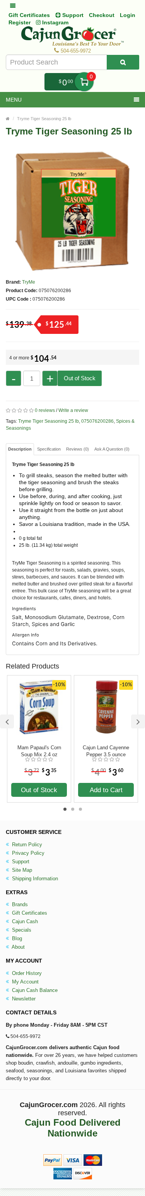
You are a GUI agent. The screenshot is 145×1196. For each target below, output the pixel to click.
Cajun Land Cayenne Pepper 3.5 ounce (106, 751)
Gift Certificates (29, 15)
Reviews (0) (77, 449)
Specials (20, 930)
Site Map (21, 870)
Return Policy (26, 844)
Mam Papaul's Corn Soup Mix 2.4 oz (39, 751)
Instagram (54, 22)
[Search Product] (123, 62)
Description (20, 449)
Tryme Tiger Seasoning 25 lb (44, 118)
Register (20, 22)
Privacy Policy (27, 853)
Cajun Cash (24, 921)
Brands (19, 904)
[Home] (8, 118)
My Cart (84, 81)
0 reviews (45, 410)
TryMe (28, 282)
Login (127, 15)
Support (19, 861)
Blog (16, 938)
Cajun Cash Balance (34, 990)
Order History (26, 973)
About (17, 947)
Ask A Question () (112, 449)
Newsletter (23, 999)
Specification (49, 449)
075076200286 (97, 421)
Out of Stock (80, 378)
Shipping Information (34, 878)
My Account (24, 982)
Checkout (101, 15)
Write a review (73, 410)
